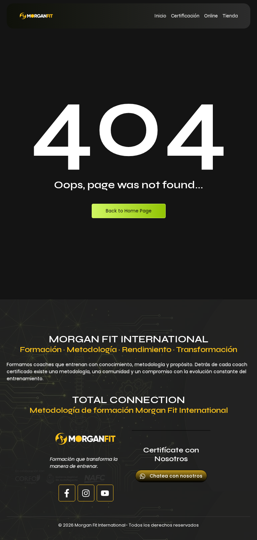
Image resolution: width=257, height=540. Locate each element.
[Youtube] (105, 493)
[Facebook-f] (67, 493)
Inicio (160, 16)
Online (211, 16)
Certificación (185, 16)
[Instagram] (86, 493)
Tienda (230, 16)
